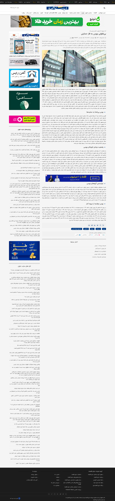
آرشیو (41, 13)
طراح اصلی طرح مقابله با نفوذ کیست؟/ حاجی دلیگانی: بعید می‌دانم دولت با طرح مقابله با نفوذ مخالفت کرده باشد (25, 409)
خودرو (59, 13)
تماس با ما (56, 474)
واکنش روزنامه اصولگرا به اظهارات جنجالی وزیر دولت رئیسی (27, 228)
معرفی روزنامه (34, 474)
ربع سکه (112, 2)
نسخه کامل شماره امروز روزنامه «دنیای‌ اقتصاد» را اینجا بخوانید (24, 56)
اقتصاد (95, 13)
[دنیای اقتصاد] (57, 8)
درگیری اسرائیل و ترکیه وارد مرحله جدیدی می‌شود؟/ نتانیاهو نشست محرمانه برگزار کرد (25, 293)
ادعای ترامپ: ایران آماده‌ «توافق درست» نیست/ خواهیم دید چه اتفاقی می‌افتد (26, 368)
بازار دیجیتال (65, 13)
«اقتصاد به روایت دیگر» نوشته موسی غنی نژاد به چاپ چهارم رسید (25, 333)
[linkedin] (94, 225)
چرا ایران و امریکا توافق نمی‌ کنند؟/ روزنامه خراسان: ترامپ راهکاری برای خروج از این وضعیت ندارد (25, 378)
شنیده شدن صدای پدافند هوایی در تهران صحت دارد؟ (28, 231)
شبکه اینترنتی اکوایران (98, 480)
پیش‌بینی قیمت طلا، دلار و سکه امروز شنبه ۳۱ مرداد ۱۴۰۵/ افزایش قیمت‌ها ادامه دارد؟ (25, 316)
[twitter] (97, 225)
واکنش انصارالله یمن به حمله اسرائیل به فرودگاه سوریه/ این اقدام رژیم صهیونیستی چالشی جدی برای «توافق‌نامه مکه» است (24, 221)
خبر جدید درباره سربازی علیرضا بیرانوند (31, 430)
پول (104, 229)
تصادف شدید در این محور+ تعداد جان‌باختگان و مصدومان (27, 323)
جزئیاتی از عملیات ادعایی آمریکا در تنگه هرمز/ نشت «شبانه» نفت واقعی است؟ (26, 288)
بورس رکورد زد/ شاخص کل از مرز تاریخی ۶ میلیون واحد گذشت (26, 308)
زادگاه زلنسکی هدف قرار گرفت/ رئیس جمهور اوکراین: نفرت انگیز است (24, 453)
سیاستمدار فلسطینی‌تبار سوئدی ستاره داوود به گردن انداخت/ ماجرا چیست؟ (25, 459)
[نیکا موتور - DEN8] (24, 62)
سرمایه (98, 229)
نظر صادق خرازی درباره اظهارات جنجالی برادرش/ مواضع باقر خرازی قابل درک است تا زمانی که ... (25, 284)
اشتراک (57, 480)
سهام (92, 229)
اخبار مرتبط (74, 242)
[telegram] (92, 225)
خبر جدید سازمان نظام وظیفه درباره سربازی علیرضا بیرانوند (27, 388)
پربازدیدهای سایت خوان (24, 129)
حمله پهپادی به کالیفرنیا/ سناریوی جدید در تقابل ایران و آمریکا (26, 160)
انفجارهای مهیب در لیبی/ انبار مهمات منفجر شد (29, 433)
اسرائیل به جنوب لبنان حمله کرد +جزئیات (31, 447)
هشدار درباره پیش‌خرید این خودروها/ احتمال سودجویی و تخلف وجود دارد (25, 300)
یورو (98, 2)
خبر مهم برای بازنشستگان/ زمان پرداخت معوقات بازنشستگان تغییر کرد (25, 164)
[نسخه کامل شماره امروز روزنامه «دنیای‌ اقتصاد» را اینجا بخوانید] (24, 43)
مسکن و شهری (88, 13)
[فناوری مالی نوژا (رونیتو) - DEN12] (24, 250)
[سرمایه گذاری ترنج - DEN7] (57, 21)
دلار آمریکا (32, 2)
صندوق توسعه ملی (76, 229)
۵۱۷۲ (100, 37)
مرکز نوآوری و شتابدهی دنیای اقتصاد (73, 480)
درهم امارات (84, 2)
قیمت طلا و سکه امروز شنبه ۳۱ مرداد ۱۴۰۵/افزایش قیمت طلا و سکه (25, 352)
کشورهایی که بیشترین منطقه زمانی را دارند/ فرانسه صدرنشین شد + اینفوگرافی (25, 405)
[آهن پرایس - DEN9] (24, 78)
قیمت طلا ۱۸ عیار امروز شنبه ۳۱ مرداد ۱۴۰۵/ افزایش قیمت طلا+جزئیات (27, 349)
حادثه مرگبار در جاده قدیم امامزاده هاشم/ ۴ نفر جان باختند (26, 204)
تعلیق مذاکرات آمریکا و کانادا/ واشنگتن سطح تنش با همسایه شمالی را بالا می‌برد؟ (24, 337)
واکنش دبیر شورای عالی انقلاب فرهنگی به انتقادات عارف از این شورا (25, 225)
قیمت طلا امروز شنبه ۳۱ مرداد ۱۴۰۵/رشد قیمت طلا (28, 345)
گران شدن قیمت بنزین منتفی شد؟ (32, 297)
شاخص (86, 229)
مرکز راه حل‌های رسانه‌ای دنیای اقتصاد (72, 487)
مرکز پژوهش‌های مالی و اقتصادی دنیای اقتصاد (72, 483)
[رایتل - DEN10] (24, 119)
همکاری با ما (56, 485)
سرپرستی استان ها (55, 483)
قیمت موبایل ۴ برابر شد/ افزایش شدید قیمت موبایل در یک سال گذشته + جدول (25, 174)
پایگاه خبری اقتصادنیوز (98, 485)
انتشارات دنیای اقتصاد (76, 474)
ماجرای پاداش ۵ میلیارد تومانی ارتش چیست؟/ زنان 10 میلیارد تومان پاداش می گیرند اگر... (25, 273)
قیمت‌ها (46, 13)
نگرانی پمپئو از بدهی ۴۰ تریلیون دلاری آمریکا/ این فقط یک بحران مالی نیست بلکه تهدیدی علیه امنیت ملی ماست (25, 201)
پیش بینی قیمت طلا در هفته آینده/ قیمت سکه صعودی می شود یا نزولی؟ (25, 150)
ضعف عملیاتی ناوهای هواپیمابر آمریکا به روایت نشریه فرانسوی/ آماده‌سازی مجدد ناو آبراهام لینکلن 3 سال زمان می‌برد (26, 304)
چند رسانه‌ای (36, 13)
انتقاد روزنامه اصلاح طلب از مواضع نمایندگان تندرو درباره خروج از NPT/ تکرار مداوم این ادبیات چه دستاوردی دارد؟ (25, 356)
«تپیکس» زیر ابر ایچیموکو (100, 251)
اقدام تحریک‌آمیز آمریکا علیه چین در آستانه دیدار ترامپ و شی (26, 320)
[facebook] (100, 225)
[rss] (57, 494)
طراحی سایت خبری (15, 498)
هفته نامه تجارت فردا (98, 483)
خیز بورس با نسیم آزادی (100, 248)
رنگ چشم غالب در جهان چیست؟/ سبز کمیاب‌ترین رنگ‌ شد (27, 424)
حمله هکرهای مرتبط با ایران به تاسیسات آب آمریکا (29, 326)
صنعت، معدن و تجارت (74, 13)
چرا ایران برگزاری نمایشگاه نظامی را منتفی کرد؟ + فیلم (28, 463)
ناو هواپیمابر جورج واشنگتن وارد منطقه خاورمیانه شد (28, 170)
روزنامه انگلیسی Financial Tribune (73, 490)
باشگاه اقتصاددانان (53, 13)
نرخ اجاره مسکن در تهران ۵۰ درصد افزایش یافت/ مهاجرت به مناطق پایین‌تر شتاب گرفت (25, 208)
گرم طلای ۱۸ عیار (16, 2)
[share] (55, 494)
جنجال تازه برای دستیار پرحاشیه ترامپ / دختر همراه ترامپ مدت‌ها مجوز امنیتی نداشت (25, 414)
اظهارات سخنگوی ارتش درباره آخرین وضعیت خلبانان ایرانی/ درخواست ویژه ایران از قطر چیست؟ (26, 341)
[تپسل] (46, 175)
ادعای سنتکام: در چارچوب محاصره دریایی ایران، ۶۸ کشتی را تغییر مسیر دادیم (25, 396)
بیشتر (23, 13)
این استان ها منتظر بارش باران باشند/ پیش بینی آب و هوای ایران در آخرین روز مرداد (25, 212)
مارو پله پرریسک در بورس (100, 246)
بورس (82, 13)
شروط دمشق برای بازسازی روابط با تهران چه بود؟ (29, 181)
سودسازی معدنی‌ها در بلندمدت (99, 257)
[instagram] (66, 494)
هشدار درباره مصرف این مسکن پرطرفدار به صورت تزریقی (27, 197)
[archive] (49, 494)
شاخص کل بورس (52, 2)
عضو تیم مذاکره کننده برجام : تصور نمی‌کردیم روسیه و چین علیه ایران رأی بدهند (24, 146)
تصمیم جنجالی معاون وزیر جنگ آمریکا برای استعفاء (28, 427)
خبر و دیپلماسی (102, 13)
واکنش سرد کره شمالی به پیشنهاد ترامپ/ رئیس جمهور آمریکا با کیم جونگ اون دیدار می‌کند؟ (25, 312)
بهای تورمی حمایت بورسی (100, 254)
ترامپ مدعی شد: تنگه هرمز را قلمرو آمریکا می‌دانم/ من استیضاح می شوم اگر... (25, 217)
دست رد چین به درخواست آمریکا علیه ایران (30, 167)
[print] (89, 225)
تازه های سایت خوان (24, 266)
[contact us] (52, 494)
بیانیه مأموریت (34, 477)
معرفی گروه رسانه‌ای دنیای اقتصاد (95, 474)
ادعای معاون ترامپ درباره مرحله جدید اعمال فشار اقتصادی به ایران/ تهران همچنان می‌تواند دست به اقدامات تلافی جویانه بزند (25, 234)
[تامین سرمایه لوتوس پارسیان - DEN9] (24, 100)
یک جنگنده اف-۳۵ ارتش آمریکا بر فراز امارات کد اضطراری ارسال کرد (25, 178)
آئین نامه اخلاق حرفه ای (32, 480)
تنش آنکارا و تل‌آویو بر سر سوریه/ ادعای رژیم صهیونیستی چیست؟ (25, 270)
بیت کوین (70, 2)
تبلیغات (57, 477)
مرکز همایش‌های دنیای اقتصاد (74, 477)
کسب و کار (28, 13)
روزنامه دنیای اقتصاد (98, 477)
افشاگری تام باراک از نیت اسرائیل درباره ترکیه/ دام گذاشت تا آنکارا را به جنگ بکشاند (24, 329)
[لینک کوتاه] (103, 225)
